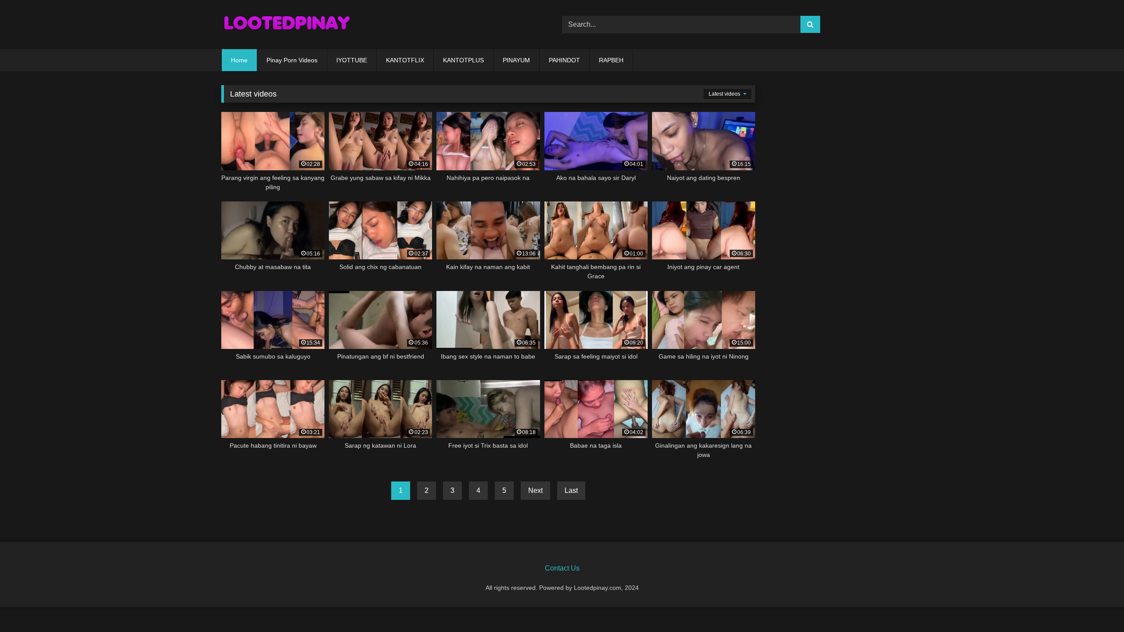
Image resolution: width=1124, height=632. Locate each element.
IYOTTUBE (351, 60)
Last (571, 490)
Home (239, 60)
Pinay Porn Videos (292, 60)
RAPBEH (611, 60)
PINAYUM (516, 60)
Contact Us (562, 568)
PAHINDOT (564, 60)
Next (535, 490)
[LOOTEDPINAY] (287, 24)
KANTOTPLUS (463, 60)
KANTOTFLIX (405, 60)
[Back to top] (1096, 605)
